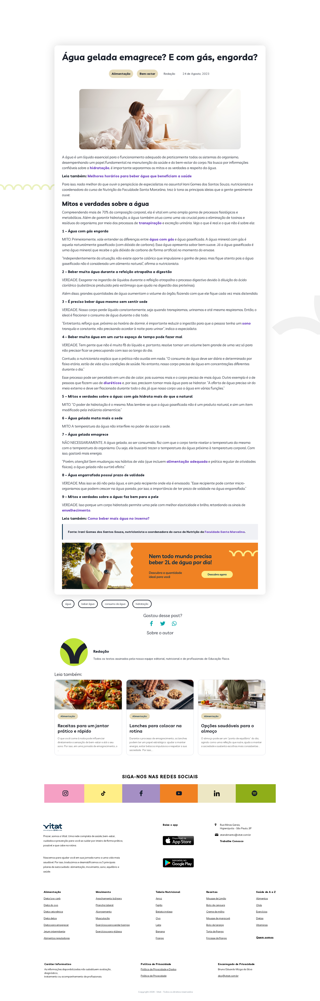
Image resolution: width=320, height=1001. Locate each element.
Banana (160, 931)
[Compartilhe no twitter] (163, 623)
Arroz (159, 898)
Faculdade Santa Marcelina (225, 532)
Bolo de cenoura (215, 905)
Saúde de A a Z (266, 892)
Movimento (103, 892)
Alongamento (104, 911)
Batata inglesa (164, 911)
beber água (87, 604)
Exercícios (261, 911)
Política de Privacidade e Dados (158, 969)
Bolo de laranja (215, 925)
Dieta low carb (52, 898)
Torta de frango (215, 931)
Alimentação (121, 73)
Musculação (103, 918)
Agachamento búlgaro (109, 898)
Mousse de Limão (216, 898)
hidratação (142, 604)
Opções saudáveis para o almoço (227, 728)
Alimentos (262, 898)
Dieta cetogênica (53, 911)
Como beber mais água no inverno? (118, 518)
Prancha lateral (105, 905)
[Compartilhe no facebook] (151, 623)
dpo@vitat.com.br (228, 975)
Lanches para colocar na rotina (155, 728)
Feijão (159, 905)
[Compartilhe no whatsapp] (174, 623)
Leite (158, 925)
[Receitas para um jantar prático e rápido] (88, 708)
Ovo (158, 918)
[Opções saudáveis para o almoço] (231, 708)
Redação (169, 73)
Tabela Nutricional (168, 892)
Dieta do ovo (51, 905)
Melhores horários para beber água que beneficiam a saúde (140, 176)
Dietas (259, 918)
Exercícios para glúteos (109, 931)
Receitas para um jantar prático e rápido (83, 728)
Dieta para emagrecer (56, 925)
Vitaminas (262, 925)
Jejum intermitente (54, 931)
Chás (259, 905)
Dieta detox (50, 918)
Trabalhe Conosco (232, 841)
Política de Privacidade (153, 975)
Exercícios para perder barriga (113, 925)
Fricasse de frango (216, 938)
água (68, 604)
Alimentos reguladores (57, 938)
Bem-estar (147, 73)
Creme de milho (215, 911)
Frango (160, 938)
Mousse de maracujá (218, 918)
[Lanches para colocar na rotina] (160, 708)
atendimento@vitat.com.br (235, 834)
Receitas (212, 892)
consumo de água (115, 604)
